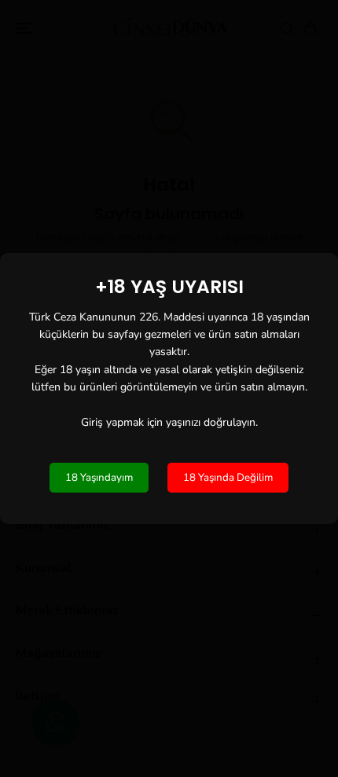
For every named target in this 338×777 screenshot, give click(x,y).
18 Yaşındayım (99, 478)
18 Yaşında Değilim (228, 478)
